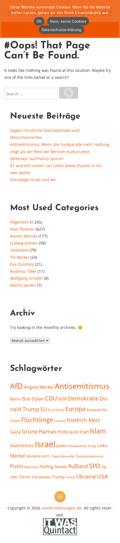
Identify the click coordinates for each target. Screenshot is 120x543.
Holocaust (68, 432)
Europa (75, 409)
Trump (58, 477)
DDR (62, 399)
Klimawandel (77, 446)
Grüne (30, 431)
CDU (51, 398)
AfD (16, 386)
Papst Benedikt (63, 456)
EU (43, 409)
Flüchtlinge (37, 420)
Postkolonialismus (90, 456)
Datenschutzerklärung (61, 29)
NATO (46, 456)
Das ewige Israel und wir (33, 179)
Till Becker (19, 257)
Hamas (47, 431)
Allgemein (19, 222)
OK (39, 21)
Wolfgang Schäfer (26, 278)
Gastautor (19, 250)
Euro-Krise (56, 409)
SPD (94, 465)
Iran (84, 431)
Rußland (78, 466)
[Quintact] (60, 526)
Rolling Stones (53, 466)
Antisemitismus (82, 386)
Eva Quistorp (22, 264)
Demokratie (83, 398)
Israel (45, 444)
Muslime (34, 456)
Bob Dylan (33, 399)
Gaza (15, 432)
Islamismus (22, 445)
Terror (25, 477)
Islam (98, 431)
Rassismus (31, 467)
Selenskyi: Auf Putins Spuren (37, 158)
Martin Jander (23, 285)
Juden (61, 445)
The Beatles (41, 477)
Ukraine (86, 476)
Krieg (92, 446)
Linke (102, 445)
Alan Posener (22, 229)
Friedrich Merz (83, 420)
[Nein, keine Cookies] (113, 19)
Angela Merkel (39, 387)
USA (102, 476)
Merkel (17, 455)
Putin (16, 466)
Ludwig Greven (24, 243)
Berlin (15, 399)
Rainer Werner (23, 236)
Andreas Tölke (23, 271)
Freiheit (59, 421)
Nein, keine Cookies (68, 21)
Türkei (70, 477)
